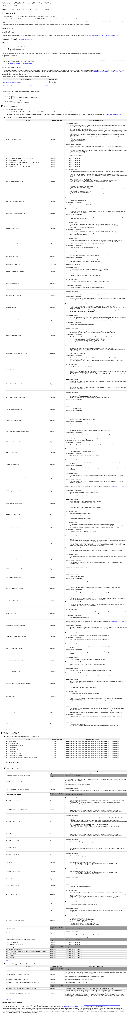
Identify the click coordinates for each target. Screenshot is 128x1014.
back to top (8, 729)
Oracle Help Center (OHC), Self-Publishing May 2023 (22, 63)
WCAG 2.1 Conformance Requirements (111, 114)
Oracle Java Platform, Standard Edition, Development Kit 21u (103, 35)
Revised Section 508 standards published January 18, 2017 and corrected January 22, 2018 (25, 85)
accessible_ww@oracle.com (26, 39)
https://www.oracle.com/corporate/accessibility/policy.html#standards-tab (102, 1005)
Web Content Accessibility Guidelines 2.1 (13, 82)
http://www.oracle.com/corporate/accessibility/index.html (108, 71)
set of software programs (118, 439)
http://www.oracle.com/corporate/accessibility (75, 1006)
